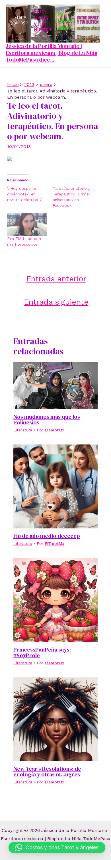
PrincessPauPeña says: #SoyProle (42, 652)
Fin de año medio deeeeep (46, 536)
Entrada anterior (56, 278)
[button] (57, 847)
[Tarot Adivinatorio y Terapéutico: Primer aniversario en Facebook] (75, 197)
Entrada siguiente (56, 302)
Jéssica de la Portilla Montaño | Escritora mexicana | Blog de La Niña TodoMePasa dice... (51, 53)
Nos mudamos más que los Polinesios (46, 419)
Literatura (22, 430)
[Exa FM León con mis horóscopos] (27, 224)
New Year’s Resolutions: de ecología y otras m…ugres (47, 771)
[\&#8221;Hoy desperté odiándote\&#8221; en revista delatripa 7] (30, 194)
